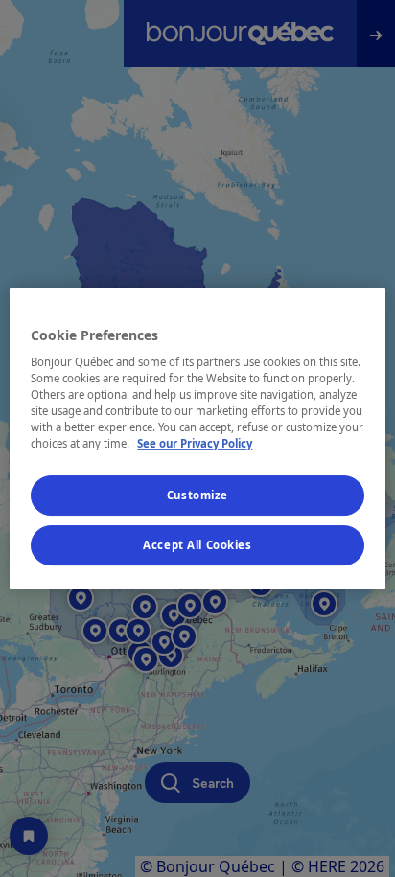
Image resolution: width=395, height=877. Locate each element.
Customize (197, 496)
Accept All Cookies (197, 545)
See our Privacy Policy (194, 444)
